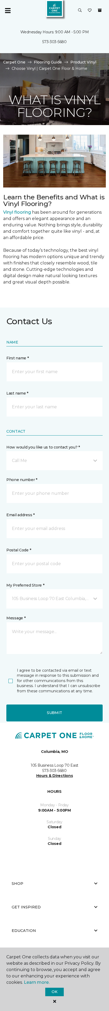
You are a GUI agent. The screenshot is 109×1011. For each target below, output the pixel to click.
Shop (17, 883)
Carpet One (14, 62)
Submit (54, 712)
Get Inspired (26, 907)
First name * (17, 358)
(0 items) (100, 10)
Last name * (17, 393)
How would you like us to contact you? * (43, 447)
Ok (54, 991)
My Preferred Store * (25, 585)
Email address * (20, 515)
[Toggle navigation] (7, 10)
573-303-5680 (54, 41)
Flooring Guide (48, 62)
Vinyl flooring (17, 212)
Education (24, 930)
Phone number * (21, 480)
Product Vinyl (83, 62)
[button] (80, 10)
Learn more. (36, 982)
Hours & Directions (54, 775)
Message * (15, 618)
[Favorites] (90, 10)
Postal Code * (18, 550)
